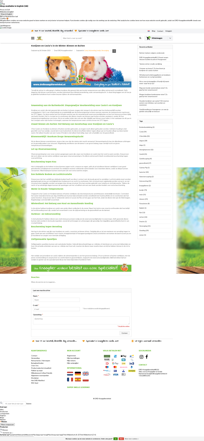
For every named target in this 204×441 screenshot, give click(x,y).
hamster (144, 172)
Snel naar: (3, 407)
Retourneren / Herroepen (40, 361)
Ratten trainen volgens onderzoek (151, 53)
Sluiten (28, 404)
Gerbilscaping (145, 159)
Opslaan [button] (124, 333)
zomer (142, 235)
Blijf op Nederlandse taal (9, 16)
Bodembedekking (146, 127)
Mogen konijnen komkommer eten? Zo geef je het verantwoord (153, 95)
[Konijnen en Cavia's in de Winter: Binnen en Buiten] (81, 73)
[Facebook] (147, 356)
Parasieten (144, 203)
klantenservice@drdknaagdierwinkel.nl (153, 374)
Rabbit (142, 208)
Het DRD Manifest (38, 380)
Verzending (35, 358)
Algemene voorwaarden (40, 375)
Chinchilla (144, 136)
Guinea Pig (144, 168)
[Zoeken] (140, 38)
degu (142, 145)
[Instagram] (141, 356)
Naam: (36, 296)
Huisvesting (92, 50)
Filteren (4, 422)
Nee (121, 439)
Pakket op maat (37, 370)
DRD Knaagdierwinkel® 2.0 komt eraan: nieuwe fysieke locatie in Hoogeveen (153, 58)
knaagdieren (145, 186)
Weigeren (7, 26)
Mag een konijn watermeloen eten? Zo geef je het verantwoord (153, 89)
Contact (34, 356)
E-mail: (36, 305)
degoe (143, 141)
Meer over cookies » (132, 439)
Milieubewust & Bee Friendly (41, 373)
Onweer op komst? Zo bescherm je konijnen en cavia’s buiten (152, 69)
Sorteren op (4, 435)
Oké (1, 26)
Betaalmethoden (37, 363)
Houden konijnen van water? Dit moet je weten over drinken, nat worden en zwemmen (154, 103)
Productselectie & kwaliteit (41, 368)
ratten (143, 217)
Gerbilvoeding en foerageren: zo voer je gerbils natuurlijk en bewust (153, 110)
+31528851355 (144, 376)
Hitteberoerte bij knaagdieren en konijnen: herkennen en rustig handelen (155, 76)
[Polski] (86, 381)
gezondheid (145, 163)
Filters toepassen (7, 425)
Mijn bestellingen (73, 358)
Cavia (86, 50)
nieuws (143, 199)
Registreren (71, 356)
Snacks (143, 221)
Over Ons (34, 366)
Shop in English (6, 14)
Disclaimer (35, 378)
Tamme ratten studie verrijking (150, 64)
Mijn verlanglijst (73, 363)
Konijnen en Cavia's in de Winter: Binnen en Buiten (58, 45)
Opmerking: (38, 315)
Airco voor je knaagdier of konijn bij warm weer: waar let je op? (154, 82)
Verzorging (105, 50)
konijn (99, 50)
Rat (142, 212)
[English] (86, 375)
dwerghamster (146, 150)
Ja (115, 439)
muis (142, 194)
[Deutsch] (78, 375)
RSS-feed (34, 383)
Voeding (144, 230)
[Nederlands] (149, 31)
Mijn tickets (71, 361)
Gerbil (143, 154)
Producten (4, 427)
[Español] (78, 381)
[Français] (70, 381)
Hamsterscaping (146, 177)
